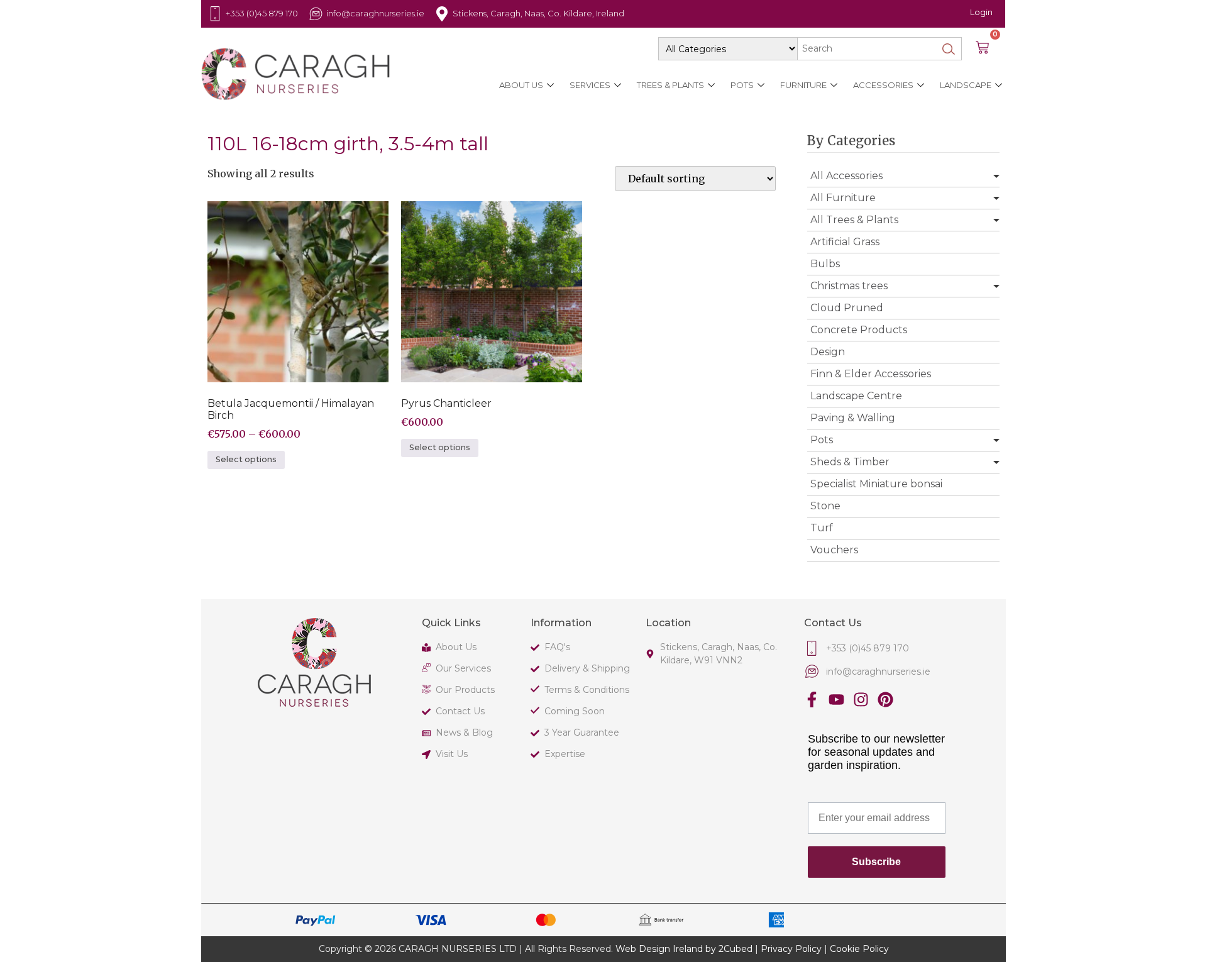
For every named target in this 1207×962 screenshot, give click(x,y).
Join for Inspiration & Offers (446, 663)
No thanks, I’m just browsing (446, 700)
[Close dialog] (897, 312)
